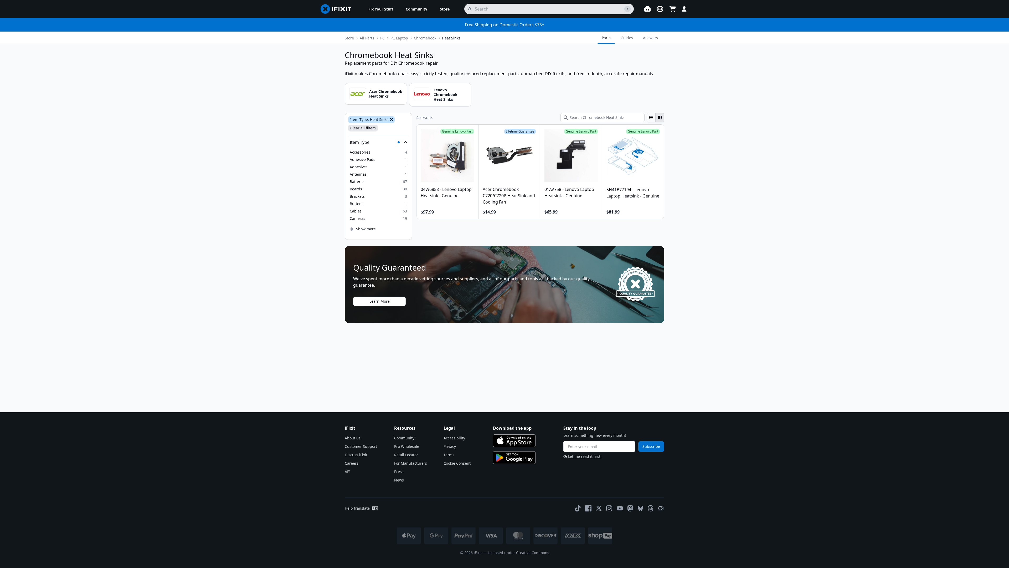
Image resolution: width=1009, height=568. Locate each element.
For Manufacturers (410, 463)
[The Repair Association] (661, 508)
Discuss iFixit (356, 454)
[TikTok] (578, 508)
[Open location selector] (660, 9)
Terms (449, 454)
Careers (351, 463)
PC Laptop (399, 38)
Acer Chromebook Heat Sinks (385, 94)
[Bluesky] (640, 508)
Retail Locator (406, 454)
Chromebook (425, 38)
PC (382, 38)
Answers (650, 37)
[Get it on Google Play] (514, 457)
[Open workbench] (647, 9)
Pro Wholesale (406, 446)
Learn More (379, 301)
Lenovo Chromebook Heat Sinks (445, 94)
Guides (627, 37)
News (399, 480)
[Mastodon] (630, 508)
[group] (655, 117)
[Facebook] (588, 508)
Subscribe (651, 446)
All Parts (367, 38)
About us (353, 437)
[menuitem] (380, 9)
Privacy (450, 446)
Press (399, 471)
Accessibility (454, 437)
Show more (366, 228)
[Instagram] (609, 508)
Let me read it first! (584, 456)
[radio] (651, 117)
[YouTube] (620, 508)
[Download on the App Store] (514, 440)
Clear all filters (363, 127)
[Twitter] (599, 508)
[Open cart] (672, 9)
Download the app (512, 428)
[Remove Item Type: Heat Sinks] (391, 120)
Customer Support (361, 446)
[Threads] (650, 508)
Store (349, 38)
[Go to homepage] (338, 9)
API (348, 471)
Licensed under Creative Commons (518, 552)
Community (404, 437)
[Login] (684, 9)
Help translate (357, 508)
